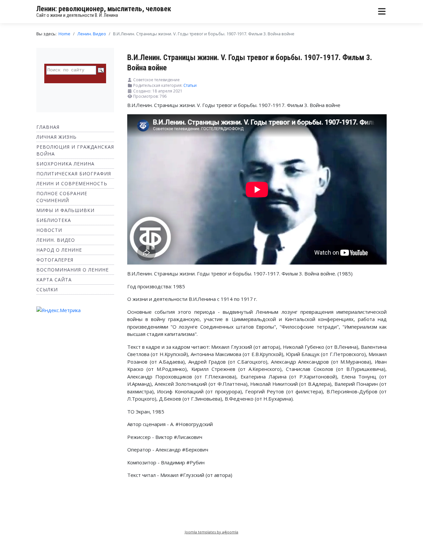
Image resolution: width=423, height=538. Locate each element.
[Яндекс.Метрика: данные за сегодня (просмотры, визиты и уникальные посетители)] (58, 310)
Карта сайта (54, 279)
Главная (47, 127)
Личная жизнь (56, 137)
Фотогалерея (54, 260)
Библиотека (53, 220)
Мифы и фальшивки (65, 210)
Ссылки (47, 289)
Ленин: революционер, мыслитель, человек (103, 9)
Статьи (190, 85)
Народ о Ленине (59, 250)
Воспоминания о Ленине (72, 270)
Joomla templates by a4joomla (211, 531)
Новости (49, 230)
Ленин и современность (71, 183)
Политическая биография (73, 173)
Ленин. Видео (55, 240)
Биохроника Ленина (65, 164)
